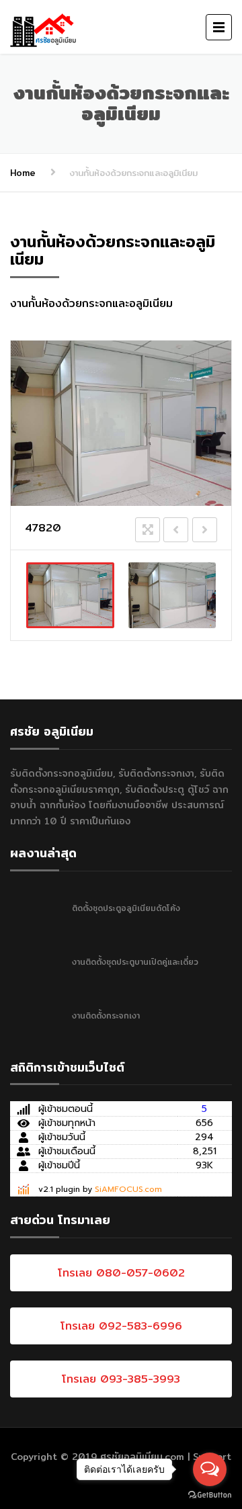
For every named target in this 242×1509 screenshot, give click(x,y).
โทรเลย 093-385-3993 (121, 1379)
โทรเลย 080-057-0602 (121, 1272)
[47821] (172, 595)
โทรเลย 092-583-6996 (121, 1326)
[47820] (70, 595)
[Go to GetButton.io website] (209, 1495)
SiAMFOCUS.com (128, 1189)
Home (23, 172)
